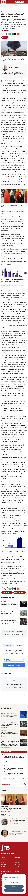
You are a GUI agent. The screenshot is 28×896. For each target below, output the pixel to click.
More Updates (6, 784)
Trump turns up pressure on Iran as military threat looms (12, 809)
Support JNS (19, 1)
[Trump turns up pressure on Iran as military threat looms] (14, 799)
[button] (7, 34)
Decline (14, 890)
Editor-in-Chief (4, 601)
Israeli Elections (18, 5)
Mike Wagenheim (4, 718)
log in (10, 687)
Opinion (3, 11)
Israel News (3, 610)
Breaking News (7, 752)
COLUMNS (5, 815)
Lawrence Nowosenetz (14, 834)
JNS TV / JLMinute (4, 806)
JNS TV (4, 791)
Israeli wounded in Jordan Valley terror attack (8, 612)
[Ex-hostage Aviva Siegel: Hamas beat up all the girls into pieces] (23, 733)
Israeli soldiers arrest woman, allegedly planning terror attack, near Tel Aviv (13, 762)
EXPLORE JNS (6, 708)
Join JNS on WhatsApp (15, 634)
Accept (14, 886)
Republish (4, 37)
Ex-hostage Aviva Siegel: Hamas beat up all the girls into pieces (10, 733)
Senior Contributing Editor (14, 818)
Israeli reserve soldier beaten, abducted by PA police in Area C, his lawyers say (10, 724)
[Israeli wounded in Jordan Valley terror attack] (23, 613)
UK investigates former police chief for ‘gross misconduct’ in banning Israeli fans (14, 757)
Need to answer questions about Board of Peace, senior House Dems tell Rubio (9, 715)
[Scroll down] (25, 784)
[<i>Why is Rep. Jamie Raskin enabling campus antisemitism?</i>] (23, 604)
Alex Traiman (4, 811)
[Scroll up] (22, 784)
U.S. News (3, 712)
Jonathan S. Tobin (5, 606)
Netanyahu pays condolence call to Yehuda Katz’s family (14, 774)
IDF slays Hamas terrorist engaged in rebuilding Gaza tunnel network (9, 622)
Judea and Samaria (6, 592)
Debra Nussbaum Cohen (6, 747)
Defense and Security (19, 592)
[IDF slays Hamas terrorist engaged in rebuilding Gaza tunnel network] (23, 621)
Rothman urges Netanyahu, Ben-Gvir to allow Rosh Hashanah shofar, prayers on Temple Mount (13, 768)
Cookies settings (14, 882)
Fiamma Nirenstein (13, 823)
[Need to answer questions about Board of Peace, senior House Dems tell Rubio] (23, 714)
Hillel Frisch (5, 31)
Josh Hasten (4, 727)
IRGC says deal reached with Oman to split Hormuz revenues (14, 779)
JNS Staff (3, 615)
